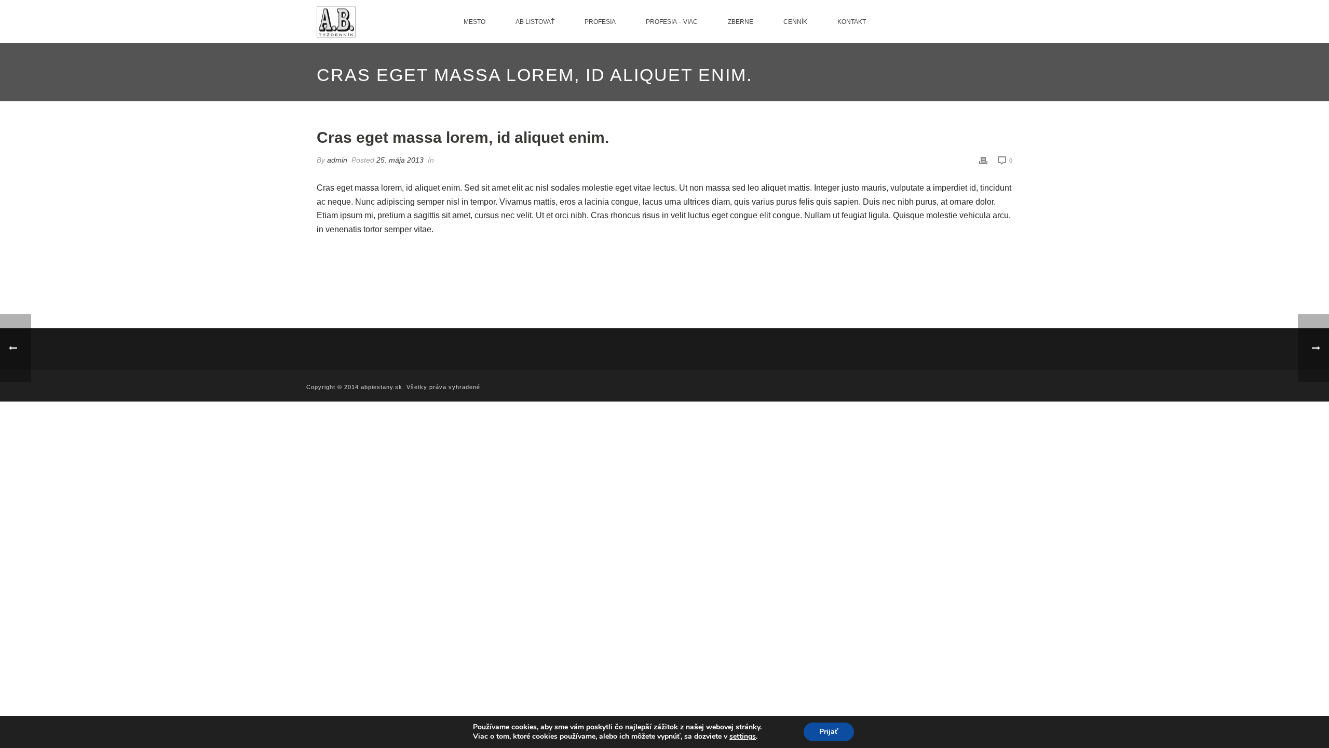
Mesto (474, 21)
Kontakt (851, 21)
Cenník (795, 21)
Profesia (600, 21)
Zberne (740, 21)
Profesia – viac (672, 21)
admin (337, 160)
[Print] (983, 160)
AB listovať (535, 21)
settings (742, 736)
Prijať (828, 732)
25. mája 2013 (400, 160)
